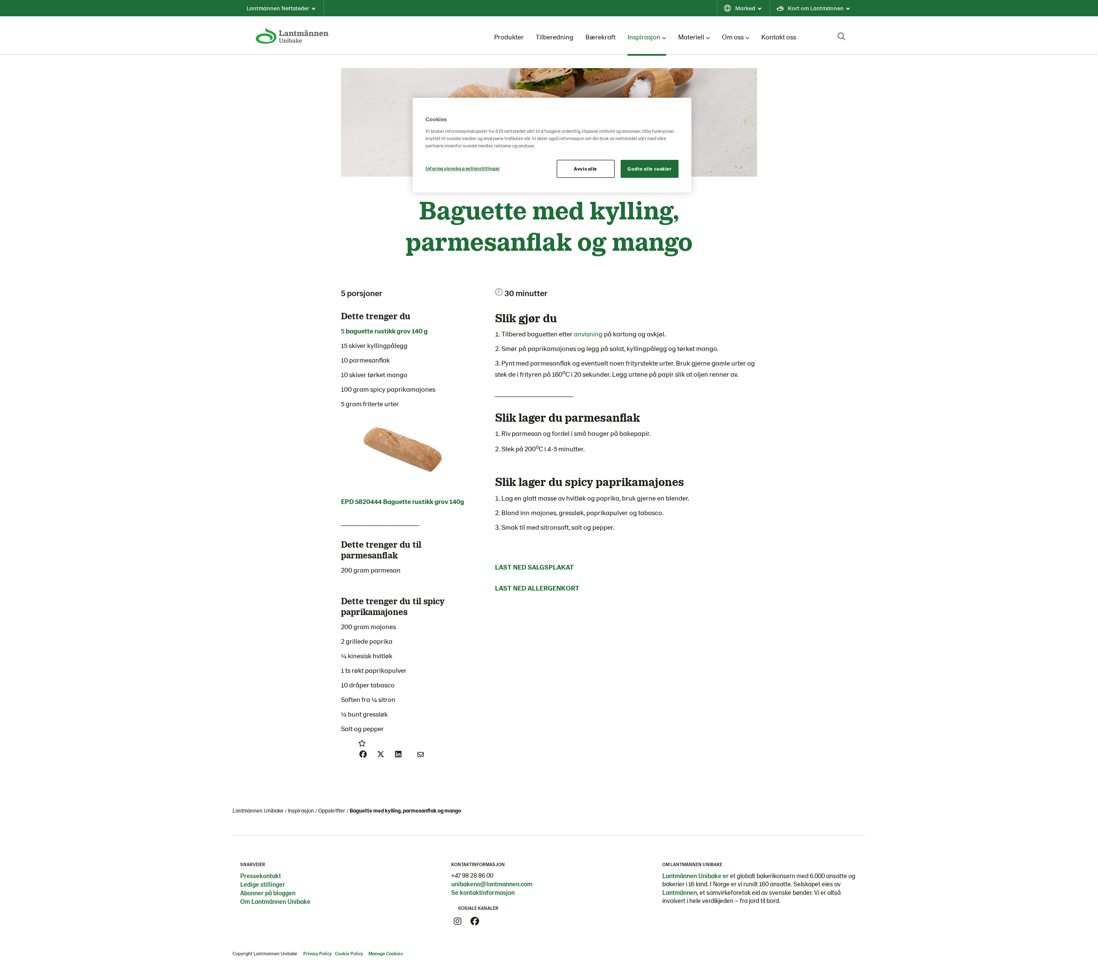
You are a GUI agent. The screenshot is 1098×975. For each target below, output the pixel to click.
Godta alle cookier (649, 168)
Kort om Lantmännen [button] (816, 8)
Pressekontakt (260, 875)
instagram (457, 921)
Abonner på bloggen (268, 893)
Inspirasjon (644, 37)
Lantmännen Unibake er (695, 875)
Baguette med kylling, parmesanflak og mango (405, 810)
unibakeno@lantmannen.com (491, 884)
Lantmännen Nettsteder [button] (278, 8)
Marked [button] (745, 8)
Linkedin (492, 921)
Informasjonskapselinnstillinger (462, 168)
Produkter (509, 37)
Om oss (733, 37)
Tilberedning (554, 37)
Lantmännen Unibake (258, 810)
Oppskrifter (331, 810)
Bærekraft (600, 37)
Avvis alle (585, 168)
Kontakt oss (778, 37)
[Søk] (841, 36)
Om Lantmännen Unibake (275, 901)
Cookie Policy (349, 953)
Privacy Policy (317, 953)
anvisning (589, 334)
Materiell (691, 37)
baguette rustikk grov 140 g (387, 331)
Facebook (474, 921)
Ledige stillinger (262, 884)
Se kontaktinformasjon (483, 892)
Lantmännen (679, 892)
